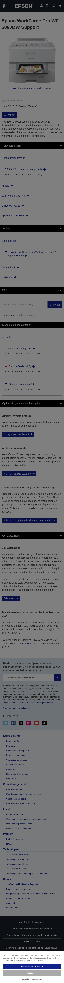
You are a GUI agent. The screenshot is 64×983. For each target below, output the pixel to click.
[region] (32, 967)
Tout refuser (32, 973)
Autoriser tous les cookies (32, 966)
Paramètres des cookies (32, 979)
